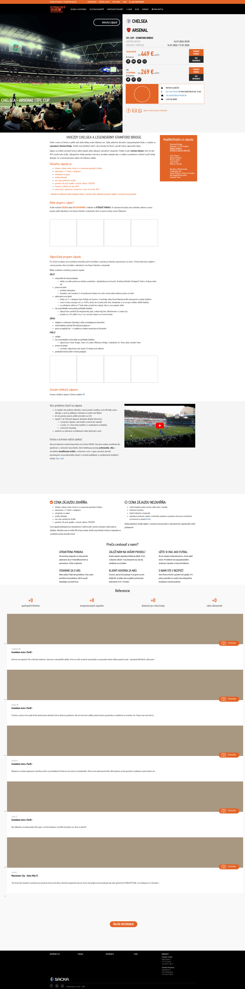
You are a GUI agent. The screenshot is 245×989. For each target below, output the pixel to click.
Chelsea (139, 21)
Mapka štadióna (176, 148)
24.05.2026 (232, 866)
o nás (125, 2)
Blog (137, 9)
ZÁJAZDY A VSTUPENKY (79, 9)
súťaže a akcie (104, 2)
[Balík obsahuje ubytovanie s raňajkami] (133, 61)
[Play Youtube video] (159, 425)
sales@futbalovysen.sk (176, 95)
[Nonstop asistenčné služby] (133, 79)
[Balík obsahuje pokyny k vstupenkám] (139, 79)
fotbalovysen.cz (56, 2)
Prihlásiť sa (158, 9)
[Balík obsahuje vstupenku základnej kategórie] (139, 61)
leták (148, 519)
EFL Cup (130, 37)
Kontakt (145, 9)
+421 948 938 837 (137, 2)
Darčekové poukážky (115, 9)
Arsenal (140, 30)
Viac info (60, 458)
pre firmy (116, 2)
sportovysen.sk (70, 2)
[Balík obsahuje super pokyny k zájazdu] (144, 61)
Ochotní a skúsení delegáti (180, 150)
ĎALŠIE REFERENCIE (123, 924)
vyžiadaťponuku (196, 52)
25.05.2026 (232, 643)
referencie (92, 2)
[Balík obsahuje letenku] (128, 61)
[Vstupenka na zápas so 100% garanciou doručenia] (128, 79)
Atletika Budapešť (97, 9)
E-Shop (129, 9)
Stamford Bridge (144, 37)
